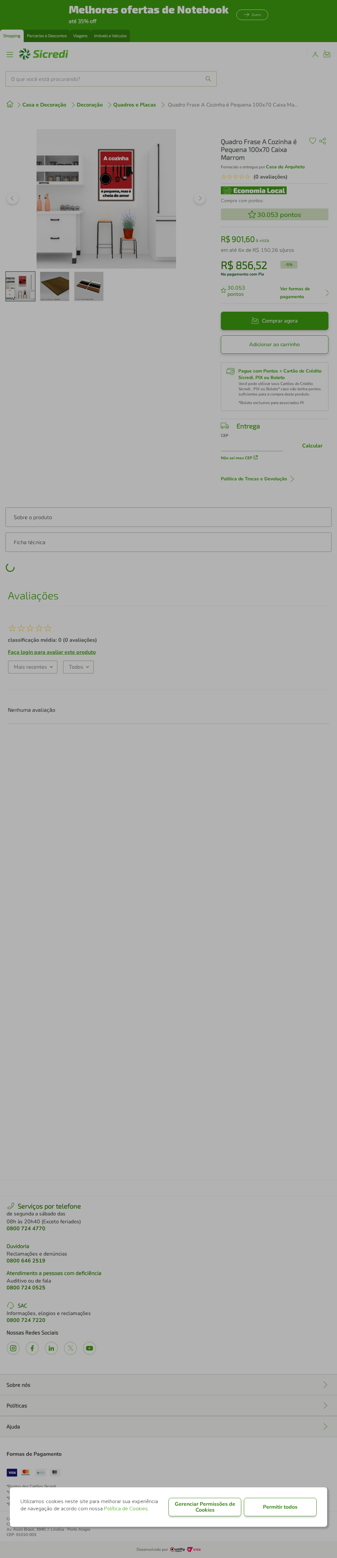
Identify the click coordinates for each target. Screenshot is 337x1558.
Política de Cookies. (126, 1508)
